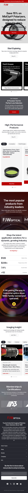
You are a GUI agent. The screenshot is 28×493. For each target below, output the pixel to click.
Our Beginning (13, 250)
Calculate (14, 112)
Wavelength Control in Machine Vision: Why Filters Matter (11, 366)
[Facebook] (7, 484)
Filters (4, 144)
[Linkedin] (20, 484)
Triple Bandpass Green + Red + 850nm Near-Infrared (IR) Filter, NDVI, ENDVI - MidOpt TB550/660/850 (11, 152)
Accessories (12, 144)
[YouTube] (17, 484)
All (3, 342)
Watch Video (14, 307)
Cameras (17, 342)
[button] (26, 5)
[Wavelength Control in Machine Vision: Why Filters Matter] (11, 353)
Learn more (5, 373)
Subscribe (14, 478)
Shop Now (14, 32)
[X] (11, 484)
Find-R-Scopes (22, 144)
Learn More (13, 335)
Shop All (13, 56)
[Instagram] (14, 484)
